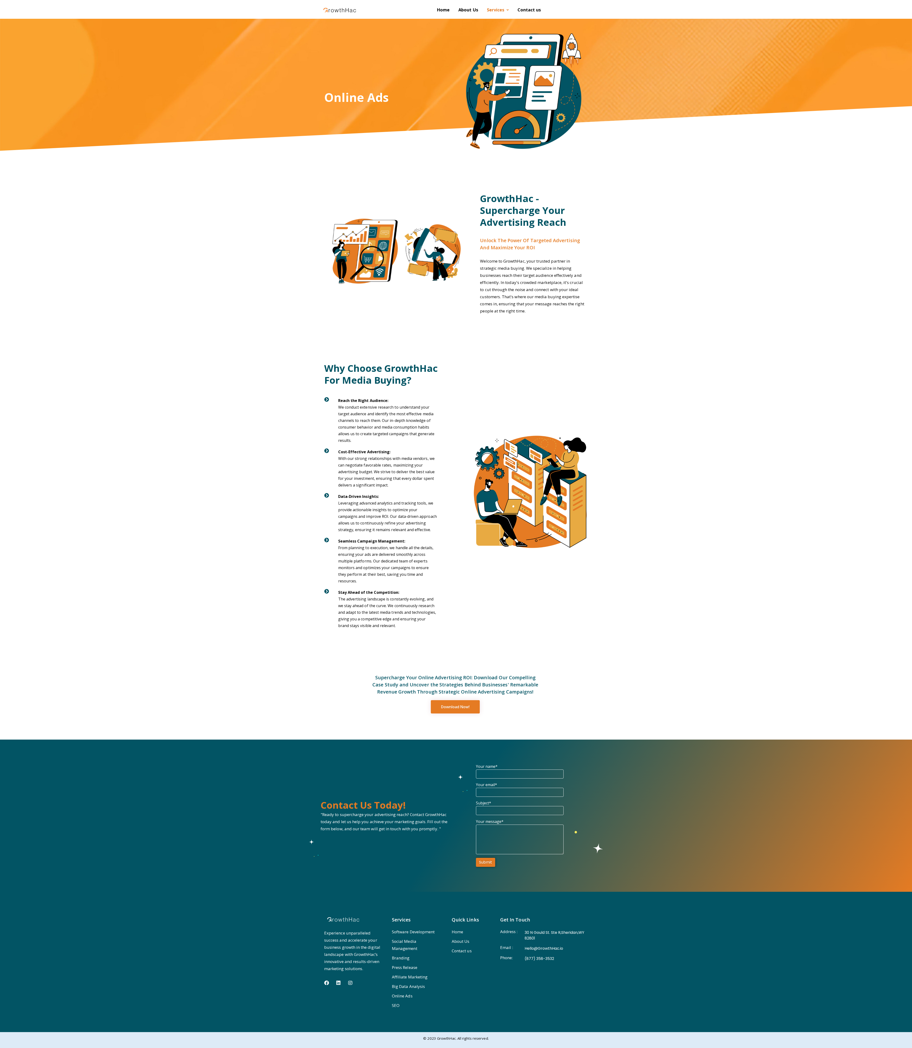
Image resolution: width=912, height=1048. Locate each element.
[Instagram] (350, 983)
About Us (468, 10)
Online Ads (402, 996)
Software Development (413, 932)
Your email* (486, 784)
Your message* (490, 821)
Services (495, 10)
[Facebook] (326, 983)
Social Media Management (404, 945)
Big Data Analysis (408, 986)
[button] (498, 10)
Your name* (487, 766)
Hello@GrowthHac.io (544, 948)
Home (443, 10)
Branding (400, 958)
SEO (395, 1005)
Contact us (529, 10)
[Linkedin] (338, 983)
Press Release (404, 967)
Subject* (483, 803)
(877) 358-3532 (539, 958)
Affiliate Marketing (410, 977)
